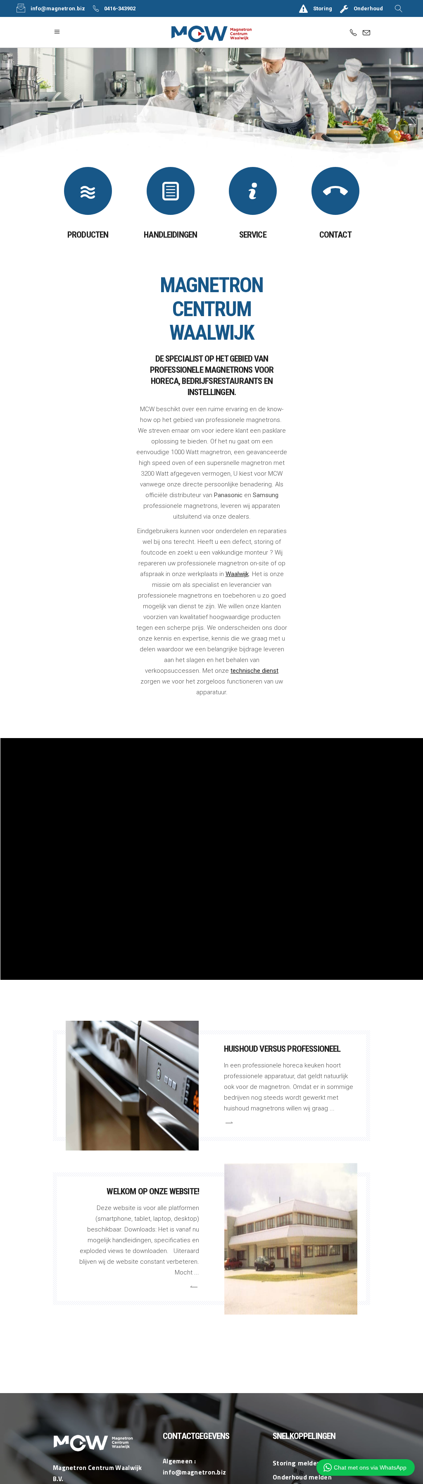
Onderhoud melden (302, 1477)
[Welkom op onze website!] (291, 1239)
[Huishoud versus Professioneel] (132, 1086)
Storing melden (297, 1463)
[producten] (88, 191)
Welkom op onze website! (153, 1191)
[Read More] (228, 1123)
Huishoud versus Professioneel (282, 1049)
